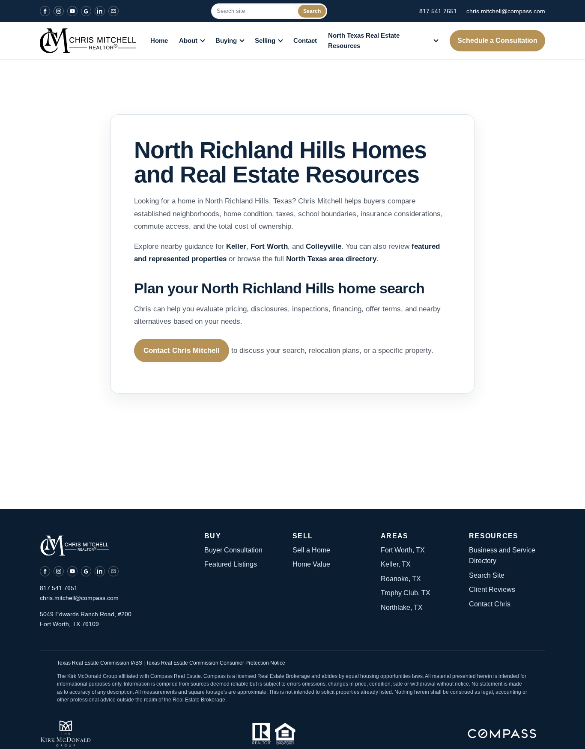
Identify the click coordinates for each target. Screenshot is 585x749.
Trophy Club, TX (405, 593)
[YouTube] (72, 11)
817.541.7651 (438, 11)
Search (312, 11)
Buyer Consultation (233, 550)
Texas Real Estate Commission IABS (100, 663)
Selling (265, 40)
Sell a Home (311, 550)
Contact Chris (489, 604)
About (188, 40)
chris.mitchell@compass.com (505, 11)
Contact (305, 40)
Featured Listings (230, 564)
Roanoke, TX (401, 578)
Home (159, 40)
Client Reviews (492, 589)
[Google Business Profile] (86, 11)
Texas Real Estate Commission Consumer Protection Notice (215, 663)
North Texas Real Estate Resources (364, 40)
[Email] (113, 11)
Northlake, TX (402, 607)
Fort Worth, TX (403, 550)
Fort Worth (269, 246)
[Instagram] (59, 11)
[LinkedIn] (100, 11)
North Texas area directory (331, 259)
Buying (226, 40)
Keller (236, 246)
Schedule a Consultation (497, 40)
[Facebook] (45, 11)
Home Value (311, 564)
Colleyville (323, 246)
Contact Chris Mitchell (181, 350)
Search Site (486, 575)
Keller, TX (396, 564)
